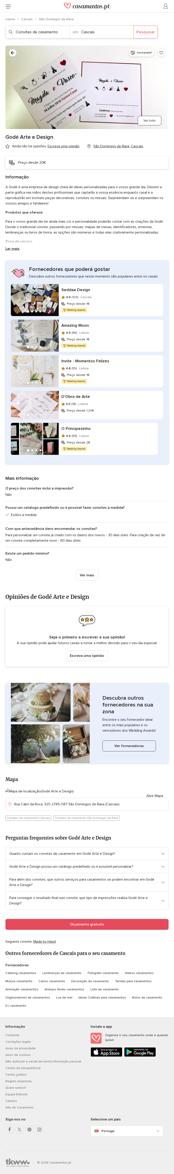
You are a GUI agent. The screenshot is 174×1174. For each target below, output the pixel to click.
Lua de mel (64, 997)
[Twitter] (19, 1129)
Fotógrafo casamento (103, 973)
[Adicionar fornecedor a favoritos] (161, 52)
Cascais (27, 19)
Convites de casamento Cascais (28, 818)
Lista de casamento (104, 989)
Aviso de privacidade (20, 1048)
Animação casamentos (21, 989)
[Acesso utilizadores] (166, 6)
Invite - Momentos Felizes (85, 360)
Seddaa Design (75, 289)
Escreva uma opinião (87, 655)
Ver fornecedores (129, 746)
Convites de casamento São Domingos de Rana (86, 818)
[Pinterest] (29, 1129)
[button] (87, 636)
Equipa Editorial (16, 1094)
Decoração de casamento (90, 981)
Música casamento (18, 981)
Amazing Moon (75, 325)
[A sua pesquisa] (12, 52)
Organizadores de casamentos (27, 997)
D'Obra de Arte (75, 396)
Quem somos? (15, 1088)
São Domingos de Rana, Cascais (118, 146)
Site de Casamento (19, 1107)
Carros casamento (52, 981)
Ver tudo (149, 120)
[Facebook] (9, 1129)
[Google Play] (140, 1056)
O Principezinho (76, 428)
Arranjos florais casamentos (64, 989)
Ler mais (12, 248)
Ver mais (87, 575)
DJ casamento (15, 1006)
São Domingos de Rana (56, 19)
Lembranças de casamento (62, 973)
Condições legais (18, 1042)
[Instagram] (39, 1129)
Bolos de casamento (147, 997)
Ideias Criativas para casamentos (102, 997)
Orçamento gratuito (87, 924)
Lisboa (10, 19)
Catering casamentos (20, 973)
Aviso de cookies (18, 1055)
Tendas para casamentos (133, 981)
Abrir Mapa (154, 796)
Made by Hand (44, 941)
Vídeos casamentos (139, 973)
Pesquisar (145, 31)
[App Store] (106, 1056)
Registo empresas (18, 1081)
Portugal (108, 1131)
